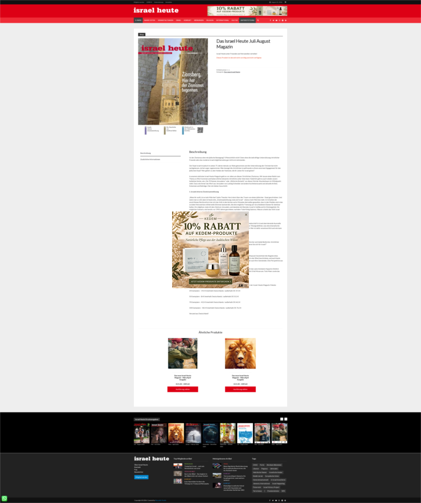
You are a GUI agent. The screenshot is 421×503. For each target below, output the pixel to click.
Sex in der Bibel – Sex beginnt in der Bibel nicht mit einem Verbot (196, 475)
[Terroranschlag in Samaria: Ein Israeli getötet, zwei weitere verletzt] (217, 475)
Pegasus (264, 469)
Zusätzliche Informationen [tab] (150, 159)
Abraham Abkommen (274, 465)
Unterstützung (158, 2)
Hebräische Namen (260, 472)
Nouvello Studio (160, 500)
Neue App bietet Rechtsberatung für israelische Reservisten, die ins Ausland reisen (236, 468)
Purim (262, 465)
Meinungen (188, 464)
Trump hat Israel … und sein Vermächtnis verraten (194, 467)
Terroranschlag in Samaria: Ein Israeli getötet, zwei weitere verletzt (235, 478)
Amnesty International (261, 483)
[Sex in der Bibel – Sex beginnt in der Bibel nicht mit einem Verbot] (178, 473)
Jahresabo (274, 469)
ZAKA (255, 465)
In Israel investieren (278, 480)
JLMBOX (149, 2)
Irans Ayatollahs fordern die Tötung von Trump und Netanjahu (196, 483)
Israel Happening (278, 483)
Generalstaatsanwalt (260, 480)
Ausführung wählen (183, 389)
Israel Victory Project (271, 487)
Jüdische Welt (189, 471)
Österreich (257, 487)
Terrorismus (257, 491)
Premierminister (273, 491)
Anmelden (168, 2)
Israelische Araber (275, 472)
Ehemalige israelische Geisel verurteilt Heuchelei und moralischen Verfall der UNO (234, 488)
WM (283, 491)
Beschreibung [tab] (145, 153)
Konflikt (187, 479)
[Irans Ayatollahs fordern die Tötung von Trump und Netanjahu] (178, 481)
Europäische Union (272, 476)
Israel (226, 464)
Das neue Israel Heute (232, 72)
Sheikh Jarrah (258, 476)
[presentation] (281, 419)
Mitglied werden (139, 2)
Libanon (256, 469)
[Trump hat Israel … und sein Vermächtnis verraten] (178, 466)
